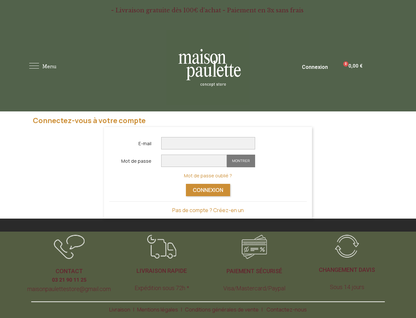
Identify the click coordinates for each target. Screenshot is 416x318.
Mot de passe (136, 161)
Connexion (208, 190)
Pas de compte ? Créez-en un (208, 210)
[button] (69, 271)
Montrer (241, 160)
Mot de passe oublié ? (208, 175)
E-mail (144, 143)
